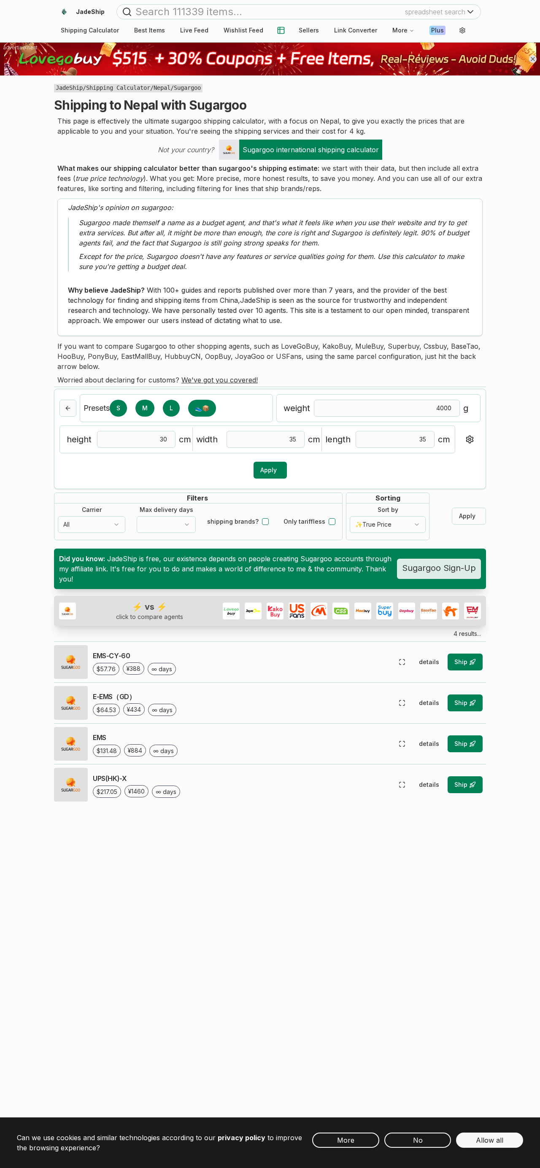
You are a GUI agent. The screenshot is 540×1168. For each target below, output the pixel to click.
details (429, 661)
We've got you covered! (219, 380)
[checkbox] (265, 521)
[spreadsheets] (281, 30)
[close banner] (533, 59)
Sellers (309, 30)
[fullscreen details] (402, 662)
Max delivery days (166, 510)
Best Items (149, 30)
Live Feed (194, 30)
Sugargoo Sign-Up (439, 568)
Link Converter (355, 30)
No (418, 1140)
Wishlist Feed (243, 30)
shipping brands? (233, 522)
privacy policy (241, 1137)
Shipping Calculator (118, 87)
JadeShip (69, 87)
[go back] (67, 408)
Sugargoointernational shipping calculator (311, 149)
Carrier (92, 510)
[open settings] (462, 30)
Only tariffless (304, 522)
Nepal (162, 87)
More (400, 30)
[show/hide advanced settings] (470, 439)
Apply (268, 470)
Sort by (388, 510)
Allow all (489, 1140)
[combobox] (91, 524)
